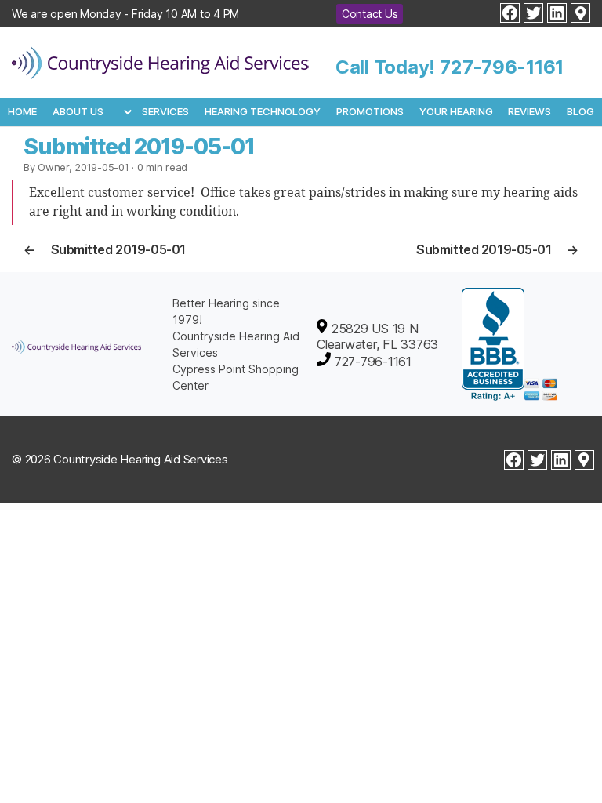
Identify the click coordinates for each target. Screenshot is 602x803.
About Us (78, 111)
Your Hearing (456, 111)
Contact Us (370, 13)
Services (165, 111)
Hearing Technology (263, 111)
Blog (580, 111)
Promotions (370, 111)
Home (22, 111)
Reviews (529, 111)
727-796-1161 (502, 67)
